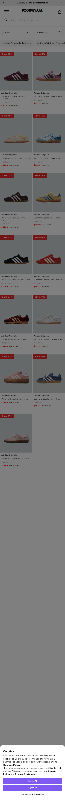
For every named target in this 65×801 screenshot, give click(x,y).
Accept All (32, 781)
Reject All (32, 787)
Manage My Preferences (32, 794)
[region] (32, 773)
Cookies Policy (11, 765)
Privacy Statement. (26, 774)
